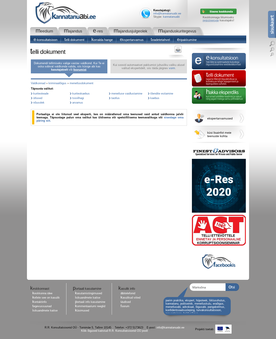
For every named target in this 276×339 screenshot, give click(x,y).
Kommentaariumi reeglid (90, 306)
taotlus (115, 98)
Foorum (125, 306)
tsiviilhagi (78, 98)
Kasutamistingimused (88, 293)
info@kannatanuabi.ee (167, 13)
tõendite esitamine (161, 93)
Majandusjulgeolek (130, 31)
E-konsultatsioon (45, 40)
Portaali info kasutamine (90, 301)
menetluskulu (202, 303)
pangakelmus (216, 306)
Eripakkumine (187, 40)
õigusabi (201, 306)
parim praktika (174, 300)
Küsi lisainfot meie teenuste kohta (219, 134)
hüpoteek (201, 300)
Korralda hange (102, 40)
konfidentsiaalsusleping (180, 310)
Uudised (126, 301)
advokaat (188, 306)
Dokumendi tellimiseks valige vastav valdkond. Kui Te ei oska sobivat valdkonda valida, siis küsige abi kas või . (69, 66)
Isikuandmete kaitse (45, 310)
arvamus (77, 102)
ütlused (37, 98)
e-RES (98, 31)
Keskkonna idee (42, 293)
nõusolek (38, 102)
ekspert (189, 300)
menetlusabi (173, 306)
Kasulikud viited (130, 297)
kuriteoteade (41, 93)
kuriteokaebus (81, 93)
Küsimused (82, 310)
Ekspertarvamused (220, 118)
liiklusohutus (217, 300)
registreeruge (211, 20)
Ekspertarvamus (132, 40)
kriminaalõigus (57, 83)
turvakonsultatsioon (208, 310)
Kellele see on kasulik (46, 297)
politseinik (186, 303)
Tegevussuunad (42, 306)
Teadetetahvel (160, 40)
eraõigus (218, 303)
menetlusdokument (81, 83)
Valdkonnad (38, 83)
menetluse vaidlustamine (126, 93)
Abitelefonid (128, 293)
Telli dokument (74, 40)
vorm (172, 68)
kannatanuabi (171, 16)
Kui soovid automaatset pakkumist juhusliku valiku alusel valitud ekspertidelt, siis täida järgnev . (149, 66)
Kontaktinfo (39, 301)
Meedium (44, 31)
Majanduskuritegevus (177, 31)
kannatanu (172, 303)
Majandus (73, 31)
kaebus (154, 98)
